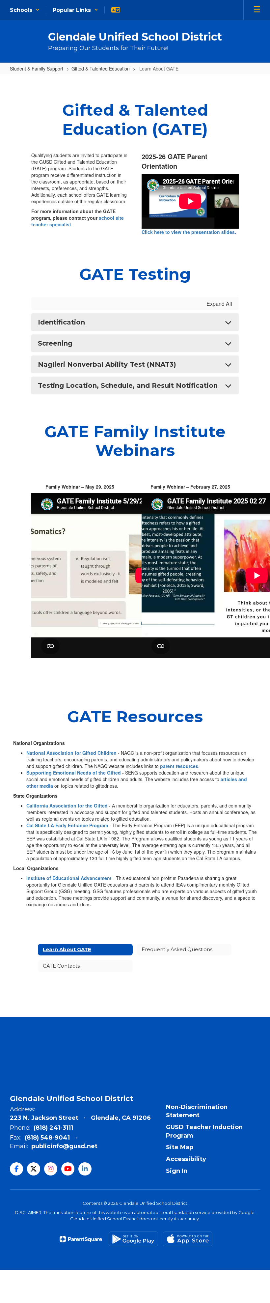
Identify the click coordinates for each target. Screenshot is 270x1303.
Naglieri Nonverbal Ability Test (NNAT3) (107, 364)
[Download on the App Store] (187, 1239)
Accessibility (186, 1159)
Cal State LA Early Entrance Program (67, 825)
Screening (55, 343)
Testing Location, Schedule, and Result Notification (128, 385)
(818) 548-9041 (47, 1137)
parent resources (179, 766)
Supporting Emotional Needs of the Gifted (73, 772)
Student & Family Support (36, 68)
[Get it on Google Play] (133, 1239)
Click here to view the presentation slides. (189, 232)
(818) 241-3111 (53, 1127)
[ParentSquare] (81, 1239)
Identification (61, 322)
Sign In (176, 1171)
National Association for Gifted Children (72, 753)
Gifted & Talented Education (100, 68)
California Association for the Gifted (67, 805)
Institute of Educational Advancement (69, 878)
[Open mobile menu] (257, 10)
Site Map (179, 1147)
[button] (24, 10)
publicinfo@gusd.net (64, 1146)
